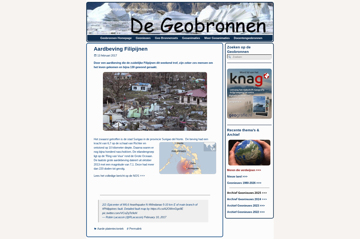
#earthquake (137, 204)
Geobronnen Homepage (116, 38)
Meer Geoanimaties (217, 38)
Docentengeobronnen (248, 38)
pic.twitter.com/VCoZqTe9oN (119, 213)
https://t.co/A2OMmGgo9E (167, 208)
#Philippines (109, 208)
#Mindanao (155, 204)
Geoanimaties (191, 38)
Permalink (135, 228)
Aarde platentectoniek (110, 228)
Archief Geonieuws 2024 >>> (247, 199)
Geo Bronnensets (166, 38)
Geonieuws (143, 38)
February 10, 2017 (155, 217)
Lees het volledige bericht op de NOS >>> (119, 175)
